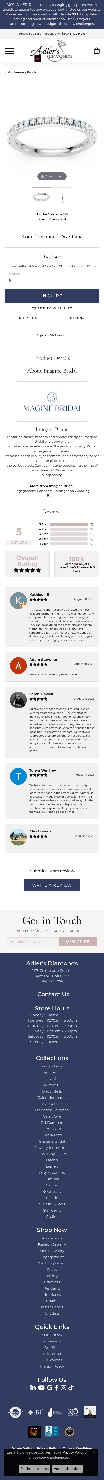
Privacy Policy (52, 1367)
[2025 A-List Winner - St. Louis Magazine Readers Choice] (34, 1432)
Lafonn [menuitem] (52, 1160)
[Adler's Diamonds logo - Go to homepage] (51, 51)
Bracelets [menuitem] (52, 1282)
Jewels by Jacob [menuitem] (52, 1154)
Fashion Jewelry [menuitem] (52, 1245)
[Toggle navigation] (9, 51)
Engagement (25, 491)
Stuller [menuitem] (52, 1217)
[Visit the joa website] (55, 1412)
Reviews (52, 512)
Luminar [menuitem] (52, 1179)
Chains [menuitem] (52, 1301)
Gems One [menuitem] (52, 1117)
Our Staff (52, 1348)
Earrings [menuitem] (52, 1276)
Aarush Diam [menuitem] (52, 1066)
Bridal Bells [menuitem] (52, 1092)
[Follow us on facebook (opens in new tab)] (57, 1388)
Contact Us (52, 995)
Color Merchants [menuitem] (52, 1098)
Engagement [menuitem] (52, 1257)
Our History (52, 1335)
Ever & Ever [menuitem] (52, 1104)
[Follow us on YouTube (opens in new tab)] (41, 1388)
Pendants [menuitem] (52, 1288)
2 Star (43, 539)
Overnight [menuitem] (52, 1192)
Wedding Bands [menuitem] (52, 1263)
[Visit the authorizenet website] (15, 1412)
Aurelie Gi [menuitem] (52, 1085)
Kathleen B (39, 594)
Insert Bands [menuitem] (52, 1307)
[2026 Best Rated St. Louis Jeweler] (70, 1432)
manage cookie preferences (47, 1457)
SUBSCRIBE (78, 941)
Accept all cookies (67, 1469)
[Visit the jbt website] (35, 1412)
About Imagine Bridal (52, 371)
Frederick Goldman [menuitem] (52, 1110)
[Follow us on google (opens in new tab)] (49, 1388)
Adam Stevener (43, 659)
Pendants (44, 491)
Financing (52, 1341)
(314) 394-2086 (52, 219)
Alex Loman (40, 831)
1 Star (44, 543)
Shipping (28, 318)
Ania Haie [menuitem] (52, 1073)
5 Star (43, 524)
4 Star (43, 529)
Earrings (60, 491)
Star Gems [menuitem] (52, 1210)
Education (52, 1354)
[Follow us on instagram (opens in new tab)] (63, 1388)
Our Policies (52, 1360)
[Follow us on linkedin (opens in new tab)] (33, 1388)
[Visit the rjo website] (73, 1412)
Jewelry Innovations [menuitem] (52, 1148)
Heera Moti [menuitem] (52, 1135)
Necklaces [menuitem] (52, 1295)
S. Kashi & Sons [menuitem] (52, 1204)
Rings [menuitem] (52, 1270)
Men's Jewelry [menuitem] (52, 1251)
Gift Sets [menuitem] (52, 1314)
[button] (97, 51)
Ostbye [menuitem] (52, 1185)
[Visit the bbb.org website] (52, 1432)
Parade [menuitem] (52, 1198)
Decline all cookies (34, 1469)
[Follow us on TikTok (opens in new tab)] (71, 1388)
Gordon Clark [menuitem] (52, 1129)
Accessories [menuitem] (52, 1238)
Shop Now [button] (77, 33)
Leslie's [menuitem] (52, 1167)
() (91, 524)
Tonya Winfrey (42, 770)
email (42, 14)
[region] (52, 135)
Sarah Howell (41, 694)
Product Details (52, 358)
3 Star (43, 534)
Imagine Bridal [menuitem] (52, 1142)
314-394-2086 (68, 14)
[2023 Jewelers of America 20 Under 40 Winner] (90, 1412)
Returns (76, 318)
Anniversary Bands (22, 72)
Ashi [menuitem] (52, 1079)
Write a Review (52, 885)
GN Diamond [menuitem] (52, 1123)
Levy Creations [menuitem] (52, 1173)
